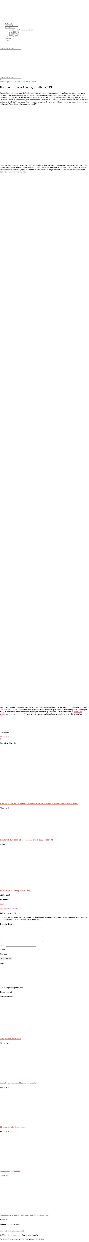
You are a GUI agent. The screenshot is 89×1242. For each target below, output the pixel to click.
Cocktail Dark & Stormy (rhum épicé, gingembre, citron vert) (24, 1215)
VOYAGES (13, 36)
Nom (2, 945)
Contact (7, 40)
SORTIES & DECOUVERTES (24, 82)
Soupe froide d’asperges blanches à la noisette (18, 1083)
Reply (2, 904)
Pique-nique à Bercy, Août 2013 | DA (10, 908)
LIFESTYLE (14, 34)
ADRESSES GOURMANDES (21, 30)
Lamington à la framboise (10, 1171)
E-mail (3, 949)
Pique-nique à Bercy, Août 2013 (15, 890)
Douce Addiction (14, 1235)
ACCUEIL (9, 24)
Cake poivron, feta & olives (10, 1039)
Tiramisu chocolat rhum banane (12, 1127)
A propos (8, 38)
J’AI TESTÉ (14, 32)
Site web (3, 954)
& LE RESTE (10, 28)
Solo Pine (24, 1239)
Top (1, 79)
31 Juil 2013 (4, 737)
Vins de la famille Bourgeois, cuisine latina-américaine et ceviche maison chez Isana (39, 803)
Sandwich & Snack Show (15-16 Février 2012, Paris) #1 (26, 840)
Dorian (27, 93)
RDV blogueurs (6, 82)
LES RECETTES (11, 26)
